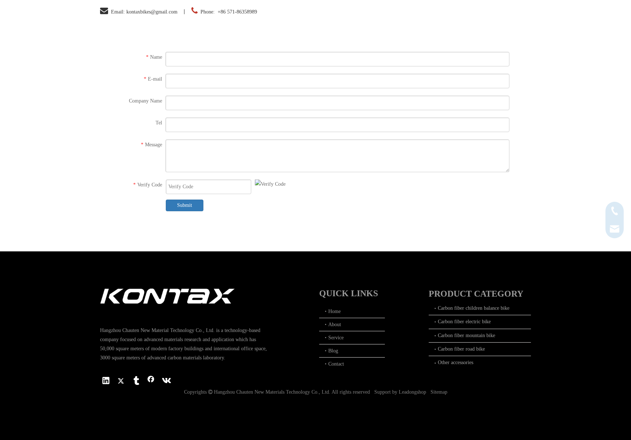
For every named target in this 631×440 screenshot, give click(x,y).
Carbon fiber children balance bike (473, 308)
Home (334, 311)
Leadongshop (412, 392)
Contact (336, 364)
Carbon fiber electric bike (464, 321)
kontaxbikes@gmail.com (151, 12)
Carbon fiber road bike (461, 349)
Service (336, 337)
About (334, 324)
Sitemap (439, 392)
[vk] (166, 381)
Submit (184, 205)
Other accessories (455, 362)
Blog (333, 351)
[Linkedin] (106, 381)
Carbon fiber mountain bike (466, 335)
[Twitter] (121, 381)
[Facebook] (151, 381)
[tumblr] (136, 381)
